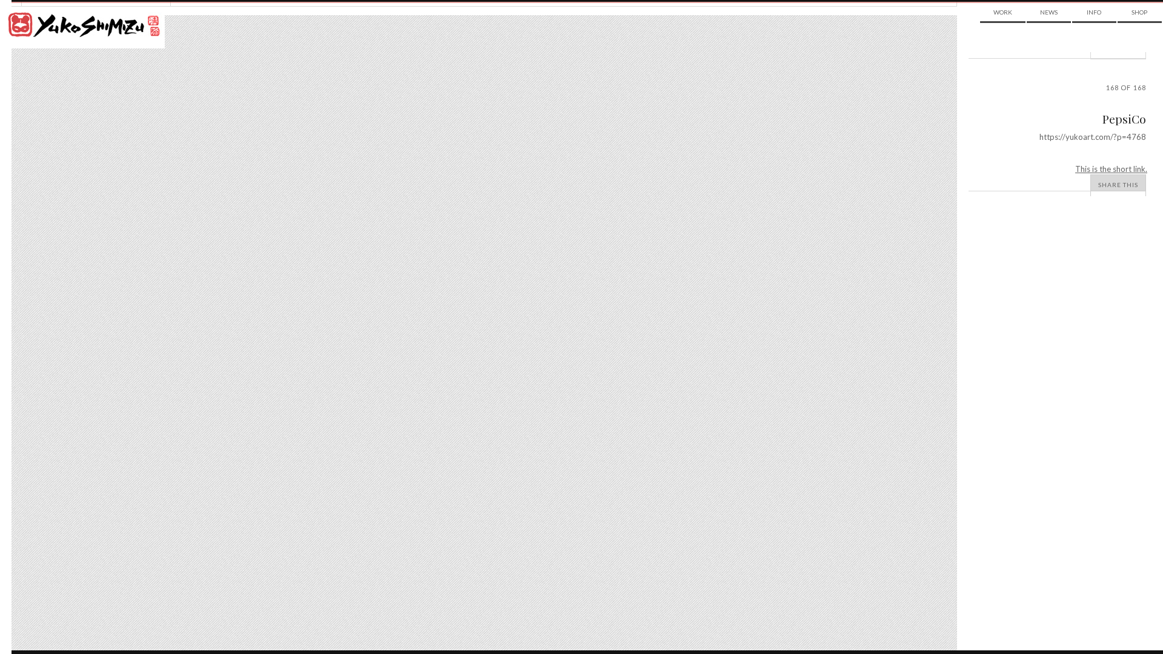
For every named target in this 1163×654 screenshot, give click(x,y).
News (1049, 12)
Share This (1118, 184)
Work (1002, 12)
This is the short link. (1111, 169)
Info (1094, 12)
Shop (1139, 12)
